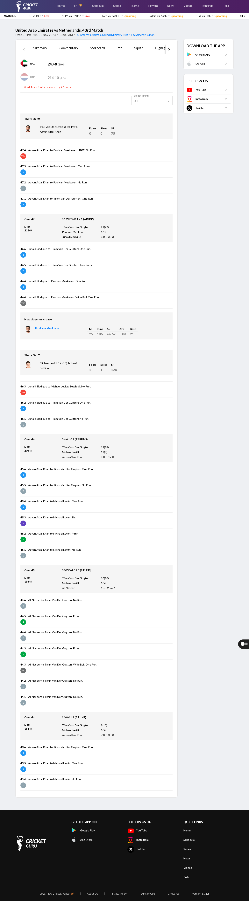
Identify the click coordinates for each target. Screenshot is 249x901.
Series (117, 6)
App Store (86, 839)
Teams (134, 6)
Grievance (173, 893)
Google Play (87, 830)
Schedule (98, 6)
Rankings (207, 6)
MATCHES (10, 16)
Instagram (201, 98)
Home (61, 6)
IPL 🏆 (78, 6)
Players (153, 6)
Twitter (200, 108)
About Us (92, 893)
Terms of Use (147, 893)
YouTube (200, 89)
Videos (188, 6)
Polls (226, 6)
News (170, 6)
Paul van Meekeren (47, 328)
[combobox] (151, 101)
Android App (202, 54)
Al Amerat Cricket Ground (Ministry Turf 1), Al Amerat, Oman (115, 35)
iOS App (200, 63)
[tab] (40, 49)
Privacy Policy (119, 893)
